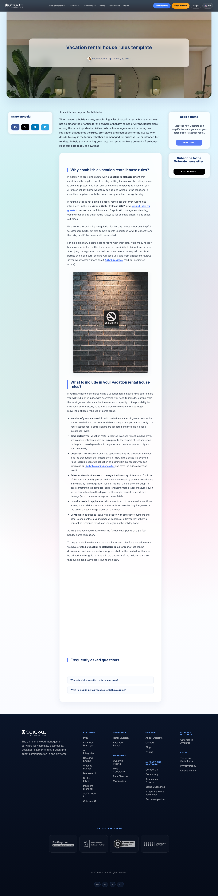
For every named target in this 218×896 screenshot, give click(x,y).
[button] (15, 127)
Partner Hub (114, 5)
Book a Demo (180, 5)
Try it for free (162, 5)
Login (196, 5)
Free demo (189, 142)
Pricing (102, 5)
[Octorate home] (14, 6)
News (126, 5)
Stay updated (189, 171)
